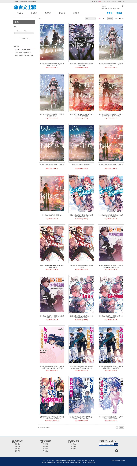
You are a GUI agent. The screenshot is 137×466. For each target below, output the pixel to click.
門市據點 (45, 451)
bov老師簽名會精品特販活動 (22, 49)
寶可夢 (110, 8)
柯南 (106, 8)
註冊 (108, 1)
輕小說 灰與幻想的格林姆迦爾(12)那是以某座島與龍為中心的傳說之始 (111, 367)
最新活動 (16, 46)
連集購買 (76, 13)
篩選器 (17, 22)
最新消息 (48, 13)
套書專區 (62, 13)
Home (39, 18)
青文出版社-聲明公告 (18, 1)
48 (103, 18)
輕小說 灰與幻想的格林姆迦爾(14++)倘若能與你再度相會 (111, 215)
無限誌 (119, 13)
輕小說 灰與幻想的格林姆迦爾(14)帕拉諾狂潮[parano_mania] (52, 316)
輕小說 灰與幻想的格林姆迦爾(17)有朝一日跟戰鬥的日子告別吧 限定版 (111, 115)
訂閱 (116, 444)
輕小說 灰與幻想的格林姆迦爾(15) (52, 215)
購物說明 (45, 446)
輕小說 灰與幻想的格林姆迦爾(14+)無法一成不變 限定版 (52, 266)
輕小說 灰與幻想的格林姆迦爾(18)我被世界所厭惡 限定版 (52, 115)
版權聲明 (74, 448)
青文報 (109, 13)
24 (99, 18)
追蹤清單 (114, 1)
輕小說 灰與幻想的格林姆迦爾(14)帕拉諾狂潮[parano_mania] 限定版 (111, 266)
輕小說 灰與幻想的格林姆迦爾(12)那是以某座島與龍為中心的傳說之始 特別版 (52, 367)
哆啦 (103, 8)
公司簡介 (74, 444)
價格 (15, 26)
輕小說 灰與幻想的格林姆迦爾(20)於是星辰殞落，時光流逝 (52, 64)
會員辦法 (17, 444)
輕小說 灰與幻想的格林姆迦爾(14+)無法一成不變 (81, 266)
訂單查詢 (45, 448)
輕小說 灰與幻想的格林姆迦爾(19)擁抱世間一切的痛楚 (81, 64)
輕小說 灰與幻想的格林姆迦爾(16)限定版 (52, 164)
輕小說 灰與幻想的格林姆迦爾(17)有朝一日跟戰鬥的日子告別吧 (81, 115)
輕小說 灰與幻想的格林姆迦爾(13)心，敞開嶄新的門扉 (111, 316)
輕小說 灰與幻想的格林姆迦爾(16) (81, 164)
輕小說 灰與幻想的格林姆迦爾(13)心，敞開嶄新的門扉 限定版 (81, 316)
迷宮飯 (115, 8)
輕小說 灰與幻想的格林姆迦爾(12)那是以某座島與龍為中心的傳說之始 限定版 (81, 367)
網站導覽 (17, 451)
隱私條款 (17, 448)
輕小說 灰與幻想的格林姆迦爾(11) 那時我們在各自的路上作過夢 (111, 417)
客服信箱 (17, 446)
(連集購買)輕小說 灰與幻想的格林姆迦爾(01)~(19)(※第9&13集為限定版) (52, 417)
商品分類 (20, 13)
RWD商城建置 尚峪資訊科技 (118, 460)
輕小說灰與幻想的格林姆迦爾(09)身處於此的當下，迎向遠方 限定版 (81, 417)
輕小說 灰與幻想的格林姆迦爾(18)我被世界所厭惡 (111, 64)
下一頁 (121, 427)
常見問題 (45, 444)
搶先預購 (34, 13)
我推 (119, 8)
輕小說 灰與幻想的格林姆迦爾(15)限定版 (111, 164)
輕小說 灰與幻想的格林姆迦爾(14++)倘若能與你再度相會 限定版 (81, 215)
